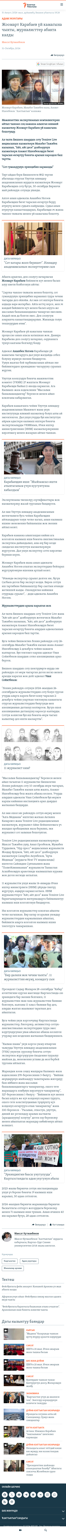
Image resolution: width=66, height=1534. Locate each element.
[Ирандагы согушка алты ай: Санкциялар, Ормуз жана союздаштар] (14, 1414)
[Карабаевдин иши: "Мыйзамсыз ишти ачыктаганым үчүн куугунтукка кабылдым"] (33, 458)
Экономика (32, 1393)
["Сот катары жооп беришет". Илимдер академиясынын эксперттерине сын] (33, 238)
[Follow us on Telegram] (26, 1495)
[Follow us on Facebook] (5, 1495)
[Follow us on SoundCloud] (40, 1495)
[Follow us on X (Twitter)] (12, 1495)
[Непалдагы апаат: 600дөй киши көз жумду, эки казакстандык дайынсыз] (14, 1448)
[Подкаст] (12, 1502)
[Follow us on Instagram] (47, 1495)
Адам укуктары (12, 19)
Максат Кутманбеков (13, 42)
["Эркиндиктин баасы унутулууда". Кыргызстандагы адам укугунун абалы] (33, 1150)
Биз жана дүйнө (35, 1361)
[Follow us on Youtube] (19, 1495)
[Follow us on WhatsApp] (54, 1495)
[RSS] (5, 1502)
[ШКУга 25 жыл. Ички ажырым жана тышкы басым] (14, 1349)
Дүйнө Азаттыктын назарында (43, 1410)
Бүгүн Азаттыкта (35, 1428)
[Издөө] (45, 1530)
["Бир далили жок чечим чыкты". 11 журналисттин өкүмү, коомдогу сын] (33, 951)
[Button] (57, 55)
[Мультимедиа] (20, 1530)
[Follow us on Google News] (33, 1495)
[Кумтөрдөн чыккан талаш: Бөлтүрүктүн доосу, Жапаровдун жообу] (14, 1380)
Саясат (30, 1346)
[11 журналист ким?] (33, 744)
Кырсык (30, 1330)
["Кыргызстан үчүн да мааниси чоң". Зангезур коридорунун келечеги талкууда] (14, 1397)
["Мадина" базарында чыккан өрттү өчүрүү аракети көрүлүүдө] (14, 1334)
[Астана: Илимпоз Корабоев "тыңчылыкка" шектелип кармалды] (14, 1431)
